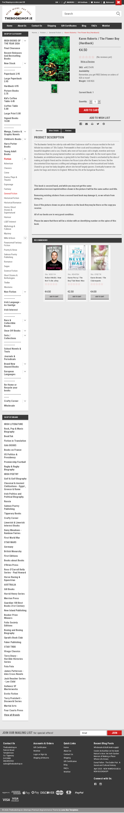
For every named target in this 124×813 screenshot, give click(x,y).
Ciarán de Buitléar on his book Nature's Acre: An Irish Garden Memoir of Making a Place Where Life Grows (106, 755)
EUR (56, 2)
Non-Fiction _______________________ (12, 294)
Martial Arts (10, 705)
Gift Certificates (69, 25)
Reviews (68, 131)
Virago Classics (12, 651)
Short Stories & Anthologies (11, 276)
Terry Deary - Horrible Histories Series (13, 658)
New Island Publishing (15, 610)
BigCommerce (46, 810)
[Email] (86, 124)
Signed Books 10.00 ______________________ (12, 122)
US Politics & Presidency (10, 456)
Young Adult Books (10, 153)
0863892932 (70, 2)
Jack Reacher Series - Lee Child (15, 680)
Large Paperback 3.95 (13, 80)
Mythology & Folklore (9, 227)
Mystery (7, 233)
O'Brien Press (11, 565)
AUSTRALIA (10, 584)
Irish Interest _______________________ (12, 312)
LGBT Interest (10, 221)
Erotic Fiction (11, 693)
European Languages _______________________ (12, 376)
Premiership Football (15, 462)
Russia (7, 501)
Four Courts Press (13, 710)
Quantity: (83, 101)
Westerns (8, 287)
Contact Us (37, 25)
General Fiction (10, 193)
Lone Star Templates (69, 810)
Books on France (12, 449)
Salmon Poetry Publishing (10, 256)
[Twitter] (98, 124)
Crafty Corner (11, 401)
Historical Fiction (11, 198)
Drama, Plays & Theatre (10, 178)
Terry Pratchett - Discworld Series (13, 700)
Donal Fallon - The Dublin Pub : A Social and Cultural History (107, 764)
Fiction (7, 159)
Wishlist (97, 2)
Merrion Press (11, 598)
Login (35, 754)
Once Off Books (12, 330)
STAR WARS (10, 542)
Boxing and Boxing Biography (13, 632)
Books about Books (14, 560)
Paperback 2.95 (12, 73)
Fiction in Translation (15, 440)
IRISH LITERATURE (13, 424)
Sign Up (44, 754)
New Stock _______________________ (12, 66)
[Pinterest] (104, 124)
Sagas (7, 266)
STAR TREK (10, 646)
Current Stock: (86, 92)
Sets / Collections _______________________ (12, 339)
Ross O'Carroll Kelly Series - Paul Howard (15, 571)
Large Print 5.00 (12, 113)
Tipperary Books (12, 513)
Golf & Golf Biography (15, 478)
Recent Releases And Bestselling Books (13, 55)
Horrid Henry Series (14, 593)
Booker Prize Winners (11, 616)
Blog (84, 25)
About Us (22, 25)
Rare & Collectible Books (9, 323)
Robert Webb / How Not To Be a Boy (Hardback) (53, 281)
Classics (8, 168)
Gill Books (9, 589)
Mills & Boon (9, 238)
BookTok (8, 436)
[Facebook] (81, 124)
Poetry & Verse (10, 250)
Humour (7, 217)
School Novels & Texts (12, 350)
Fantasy (7, 189)
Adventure (8, 163)
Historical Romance (12, 202)
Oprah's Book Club (13, 637)
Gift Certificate (82, 2)
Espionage (8, 184)
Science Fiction (11, 270)
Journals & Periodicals (10, 358)
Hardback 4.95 (11, 86)
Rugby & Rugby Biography (11, 468)
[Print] (92, 124)
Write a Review (88, 61)
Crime (6, 172)
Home (9, 25)
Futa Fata (9, 666)
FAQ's (94, 25)
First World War (12, 537)
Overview (39, 131)
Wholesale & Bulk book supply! (106, 747)
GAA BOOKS (10, 445)
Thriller (7, 282)
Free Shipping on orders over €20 (13, 2)
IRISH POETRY (11, 474)
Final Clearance (12, 48)
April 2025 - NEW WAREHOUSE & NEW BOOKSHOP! (107, 770)
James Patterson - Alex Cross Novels (13, 672)
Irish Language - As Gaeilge (12, 304)
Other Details (54, 131)
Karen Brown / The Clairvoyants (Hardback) (98, 281)
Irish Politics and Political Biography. (14, 495)
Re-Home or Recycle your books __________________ (12, 390)
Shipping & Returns (41, 758)
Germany (8, 546)
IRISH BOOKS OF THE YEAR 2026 (12, 42)
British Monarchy (12, 551)
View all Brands (12, 714)
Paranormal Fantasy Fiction (12, 244)
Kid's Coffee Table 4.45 (10, 100)
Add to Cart (54, 296)
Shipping (51, 25)
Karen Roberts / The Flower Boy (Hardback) (82, 33)
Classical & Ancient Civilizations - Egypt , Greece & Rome (15, 486)
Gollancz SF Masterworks (11, 688)
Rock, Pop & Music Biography (13, 430)
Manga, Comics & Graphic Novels (13, 133)
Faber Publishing (12, 642)
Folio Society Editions (11, 624)
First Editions (11, 555)
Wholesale (9, 405)
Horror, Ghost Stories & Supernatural (10, 210)
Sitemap (27, 810)
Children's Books (12, 139)
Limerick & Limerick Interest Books (14, 524)
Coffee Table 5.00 (11, 107)
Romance (8, 261)
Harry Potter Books (10, 145)
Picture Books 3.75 (11, 92)
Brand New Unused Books (11, 365)
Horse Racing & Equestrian (12, 579)
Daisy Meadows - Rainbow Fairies (12, 532)
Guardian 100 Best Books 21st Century (14, 604)
